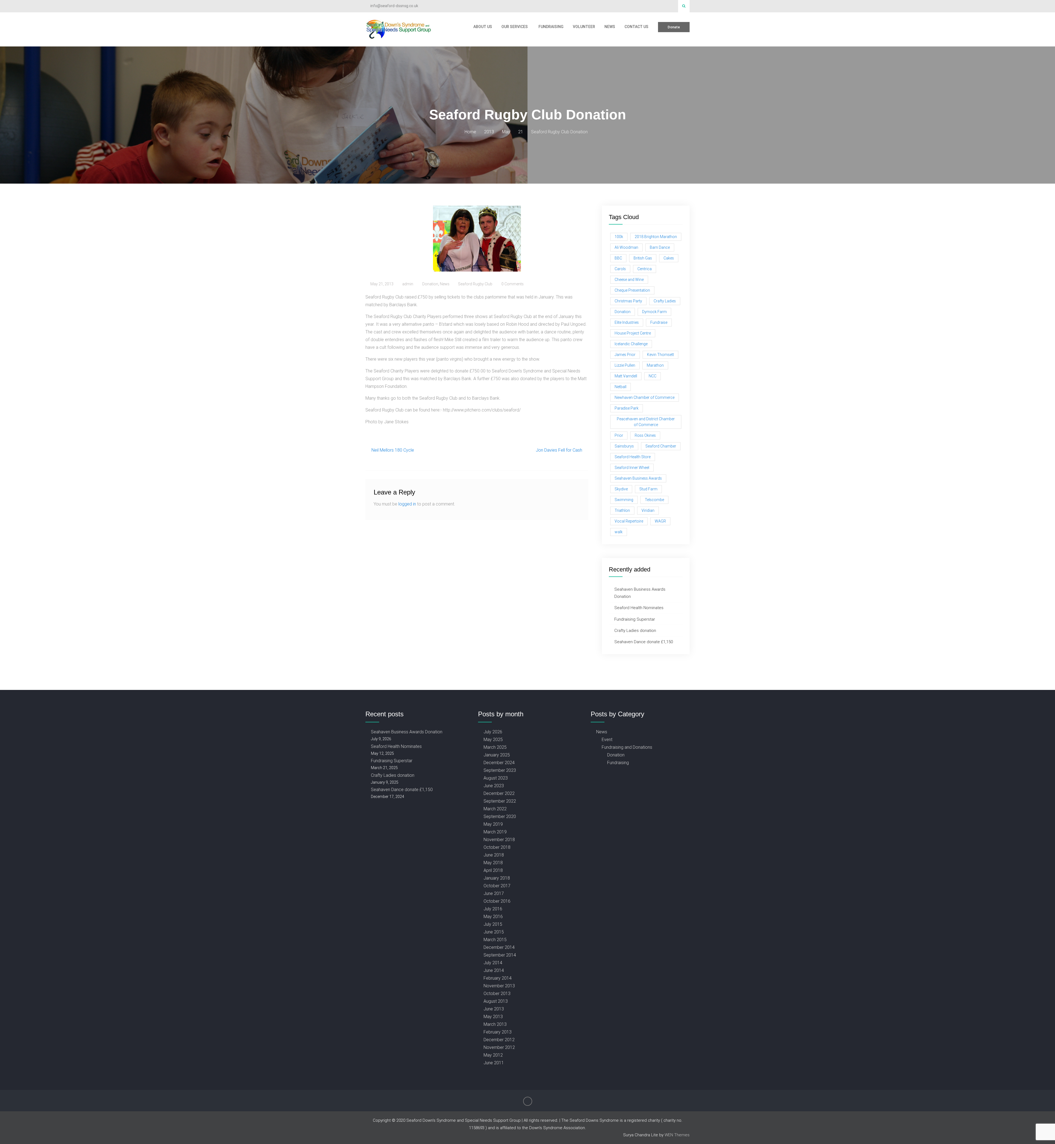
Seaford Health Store (633, 456)
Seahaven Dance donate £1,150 (643, 641)
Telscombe (654, 499)
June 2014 (494, 970)
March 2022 (495, 808)
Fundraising (550, 26)
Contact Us (636, 26)
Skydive (621, 489)
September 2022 (500, 801)
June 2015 (494, 932)
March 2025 (495, 747)
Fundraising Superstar (634, 619)
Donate (674, 27)
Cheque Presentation (632, 290)
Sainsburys (624, 446)
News (609, 26)
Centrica (644, 268)
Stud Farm (648, 489)
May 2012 (493, 1055)
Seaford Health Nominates (638, 607)
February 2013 (498, 1032)
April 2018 (493, 870)
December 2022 (499, 793)
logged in (407, 504)
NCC (652, 376)
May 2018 (493, 862)
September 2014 (500, 955)
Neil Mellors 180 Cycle (392, 450)
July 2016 (493, 908)
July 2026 (493, 731)
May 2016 (493, 916)
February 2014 (498, 978)
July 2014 (493, 962)
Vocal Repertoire (629, 521)
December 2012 (499, 1039)
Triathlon (622, 510)
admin (407, 283)
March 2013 (495, 1024)
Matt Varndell (626, 376)
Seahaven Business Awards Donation (406, 731)
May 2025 (493, 739)
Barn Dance (660, 247)
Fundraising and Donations (627, 747)
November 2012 (499, 1047)
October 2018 (497, 847)
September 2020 (500, 816)
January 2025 (497, 755)
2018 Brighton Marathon (656, 236)
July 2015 (493, 924)
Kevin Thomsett (660, 354)
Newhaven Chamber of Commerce (644, 397)
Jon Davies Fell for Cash (559, 450)
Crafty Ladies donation (635, 630)
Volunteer (584, 26)
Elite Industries (627, 322)
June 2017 (494, 893)
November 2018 (499, 839)
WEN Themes (677, 1134)
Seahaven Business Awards (638, 478)
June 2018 (494, 855)
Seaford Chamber (660, 446)
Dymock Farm (654, 311)
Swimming (624, 499)
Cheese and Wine (629, 279)
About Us (482, 26)
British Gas (643, 258)
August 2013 (496, 1001)
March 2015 (495, 939)
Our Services (514, 26)
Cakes (668, 258)
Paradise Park (626, 408)
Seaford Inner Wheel (632, 467)
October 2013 (497, 993)
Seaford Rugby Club (475, 283)
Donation (430, 283)
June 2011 (494, 1062)
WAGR (660, 521)
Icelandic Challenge (631, 343)
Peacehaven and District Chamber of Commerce (646, 421)
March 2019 (495, 831)
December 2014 (499, 947)
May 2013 (493, 1016)
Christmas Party (628, 301)
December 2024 (499, 762)
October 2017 (497, 885)
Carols (620, 268)
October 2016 (497, 901)
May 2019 (493, 824)
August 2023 (496, 778)
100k (619, 236)
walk (619, 531)
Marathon (655, 365)
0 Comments (512, 283)
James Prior (625, 354)
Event (607, 739)
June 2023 (494, 785)
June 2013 (494, 1009)
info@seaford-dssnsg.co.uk (394, 5)
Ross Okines (645, 435)
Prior (619, 435)
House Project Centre (633, 333)
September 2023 (500, 770)
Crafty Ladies (665, 301)
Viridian (648, 510)
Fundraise (658, 322)
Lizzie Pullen (625, 365)
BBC (618, 258)
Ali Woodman (626, 247)
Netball (620, 386)
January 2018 (497, 878)
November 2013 (499, 985)
